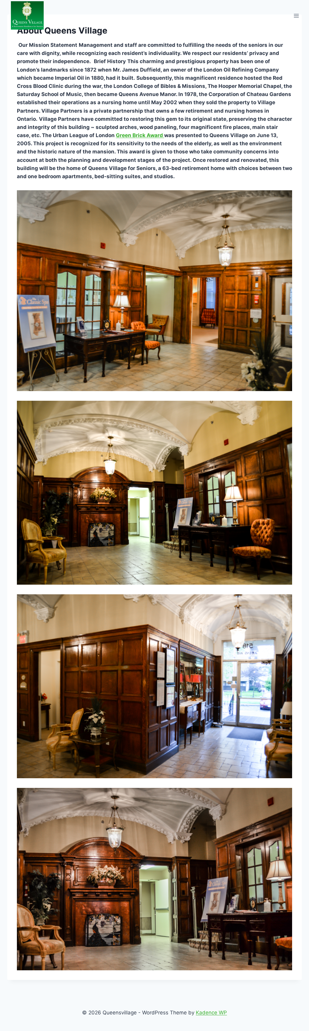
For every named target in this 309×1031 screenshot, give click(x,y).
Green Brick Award (140, 135)
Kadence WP (211, 1013)
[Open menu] (296, 15)
